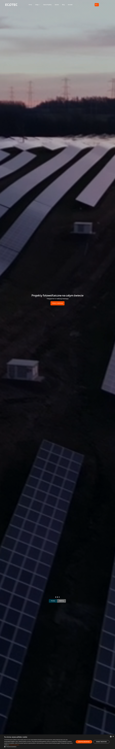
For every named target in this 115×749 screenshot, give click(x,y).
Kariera (57, 4)
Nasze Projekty (47, 4)
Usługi (36, 4)
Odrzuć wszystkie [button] (101, 741)
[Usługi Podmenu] (39, 4)
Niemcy (61, 601)
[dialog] (57, 741)
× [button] (113, 736)
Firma (30, 4)
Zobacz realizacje (57, 303)
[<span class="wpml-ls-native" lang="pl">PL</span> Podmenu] (97, 5)
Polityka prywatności (14, 745)
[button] (38, 747)
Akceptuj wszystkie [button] (84, 741)
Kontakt (70, 4)
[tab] (55, 597)
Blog (63, 4)
